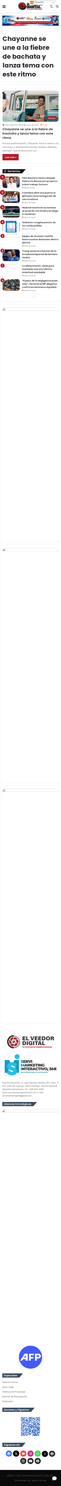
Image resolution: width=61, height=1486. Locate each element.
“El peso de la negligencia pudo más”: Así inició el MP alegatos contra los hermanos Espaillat (40, 284)
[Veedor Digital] (30, 20)
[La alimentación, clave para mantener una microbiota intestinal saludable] (11, 269)
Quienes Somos (10, 1382)
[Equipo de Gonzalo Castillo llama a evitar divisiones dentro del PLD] (11, 240)
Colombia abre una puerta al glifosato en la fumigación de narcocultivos (39, 196)
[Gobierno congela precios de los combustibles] (11, 226)
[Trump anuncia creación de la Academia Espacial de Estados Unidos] (11, 255)
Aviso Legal (8, 1387)
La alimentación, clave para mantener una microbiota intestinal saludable (38, 269)
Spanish (39, 2)
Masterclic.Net (39, 1480)
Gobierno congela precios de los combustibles (39, 224)
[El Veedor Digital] (30, 6)
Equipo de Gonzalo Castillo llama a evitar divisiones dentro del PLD (40, 239)
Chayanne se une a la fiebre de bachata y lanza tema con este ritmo (28, 133)
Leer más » (10, 157)
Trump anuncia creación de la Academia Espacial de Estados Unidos (39, 254)
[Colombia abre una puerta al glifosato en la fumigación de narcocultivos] (11, 197)
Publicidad (7, 1401)
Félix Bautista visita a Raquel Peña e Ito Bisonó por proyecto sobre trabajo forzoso (40, 181)
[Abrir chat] (54, 1479)
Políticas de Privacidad (13, 1392)
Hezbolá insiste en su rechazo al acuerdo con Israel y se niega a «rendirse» (40, 211)
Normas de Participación (14, 1396)
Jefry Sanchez (11, 125)
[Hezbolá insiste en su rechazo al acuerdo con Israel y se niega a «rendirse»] (11, 212)
